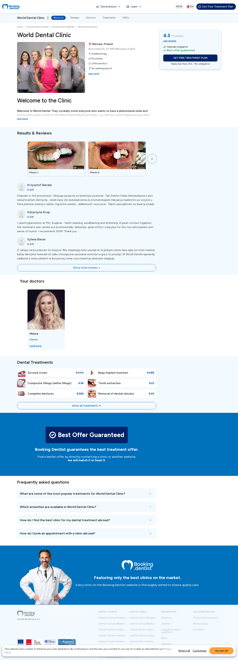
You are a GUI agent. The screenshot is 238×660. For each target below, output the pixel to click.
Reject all (184, 650)
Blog (164, 638)
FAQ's (126, 17)
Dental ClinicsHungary (142, 618)
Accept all (221, 650)
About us (58, 17)
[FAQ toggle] (86, 493)
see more (94, 73)
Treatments (109, 17)
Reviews (75, 17)
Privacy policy (200, 624)
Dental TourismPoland (111, 641)
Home (20, 27)
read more (36, 345)
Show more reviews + (86, 267)
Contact (166, 624)
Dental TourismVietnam (112, 635)
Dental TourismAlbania (112, 624)
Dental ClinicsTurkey (141, 629)
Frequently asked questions (171, 630)
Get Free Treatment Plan (217, 6)
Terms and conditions (205, 618)
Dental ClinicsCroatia (142, 635)
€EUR (179, 6)
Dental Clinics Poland (38, 27)
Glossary (166, 644)
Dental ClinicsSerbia (141, 641)
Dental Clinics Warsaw (63, 27)
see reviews (169, 40)
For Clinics (199, 629)
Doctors (91, 17)
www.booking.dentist (114, 657)
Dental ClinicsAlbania (142, 624)
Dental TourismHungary (112, 618)
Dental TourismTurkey (111, 629)
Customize (199, 650)
